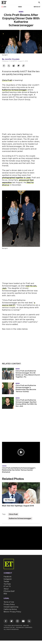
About (6, 589)
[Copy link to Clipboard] (23, 66)
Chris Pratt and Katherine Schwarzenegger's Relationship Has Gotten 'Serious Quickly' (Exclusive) (18, 470)
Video (20, 7)
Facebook (7, 576)
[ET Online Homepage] (5, 2)
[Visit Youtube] (23, 621)
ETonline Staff (9, 591)
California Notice (10, 609)
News (21, 12)
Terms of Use (9, 602)
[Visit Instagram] (17, 621)
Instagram (8, 579)
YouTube (7, 584)
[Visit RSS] (29, 621)
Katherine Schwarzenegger (14, 90)
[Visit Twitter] (11, 621)
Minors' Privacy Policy (12, 612)
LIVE (4, 7)
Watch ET (37, 7)
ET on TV (7, 586)
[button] (21, 452)
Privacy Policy (9, 604)
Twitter (6, 581)
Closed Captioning (11, 607)
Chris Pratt (7, 80)
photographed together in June (16, 177)
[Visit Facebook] (6, 621)
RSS (5, 594)
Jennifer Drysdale (12, 59)
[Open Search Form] (39, 3)
